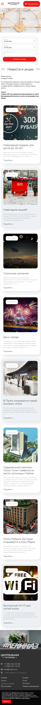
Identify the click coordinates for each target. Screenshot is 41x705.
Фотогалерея (6, 686)
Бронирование (33, 4)
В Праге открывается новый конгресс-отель (20, 402)
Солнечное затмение (16, 273)
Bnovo (36, 64)
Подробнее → (8, 160)
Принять (6, 701)
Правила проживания (31, 686)
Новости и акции (7, 683)
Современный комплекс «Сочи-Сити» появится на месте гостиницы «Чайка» (18, 470)
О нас (25, 681)
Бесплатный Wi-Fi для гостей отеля (16, 607)
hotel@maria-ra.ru (10, 669)
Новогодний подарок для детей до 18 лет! (18, 146)
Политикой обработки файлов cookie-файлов (16, 698)
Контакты (26, 683)
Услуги (3, 681)
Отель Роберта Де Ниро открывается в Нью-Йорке (19, 540)
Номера (4, 678)
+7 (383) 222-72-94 (12, 666)
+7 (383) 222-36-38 (12, 664)
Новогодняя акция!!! (15, 209)
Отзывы (25, 678)
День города (11, 336)
